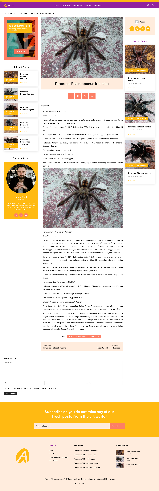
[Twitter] (21, 215)
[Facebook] (143, 5)
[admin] (137, 22)
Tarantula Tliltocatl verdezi (27, 92)
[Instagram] (148, 5)
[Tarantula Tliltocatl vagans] (11, 110)
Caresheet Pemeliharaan (19, 13)
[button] (153, 5)
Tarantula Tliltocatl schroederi (24, 124)
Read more (23, 82)
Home (6, 13)
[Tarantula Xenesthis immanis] (11, 77)
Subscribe (116, 426)
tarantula (95, 336)
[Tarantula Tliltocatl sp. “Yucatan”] (11, 143)
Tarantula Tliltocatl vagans (27, 108)
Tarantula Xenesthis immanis (24, 76)
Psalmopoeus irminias (77, 336)
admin (142, 22)
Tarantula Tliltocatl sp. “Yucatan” (25, 141)
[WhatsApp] (92, 96)
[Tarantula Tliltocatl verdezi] (11, 94)
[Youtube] (26, 215)
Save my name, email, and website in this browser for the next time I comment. (32, 388)
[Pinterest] (85, 96)
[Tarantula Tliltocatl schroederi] (11, 126)
